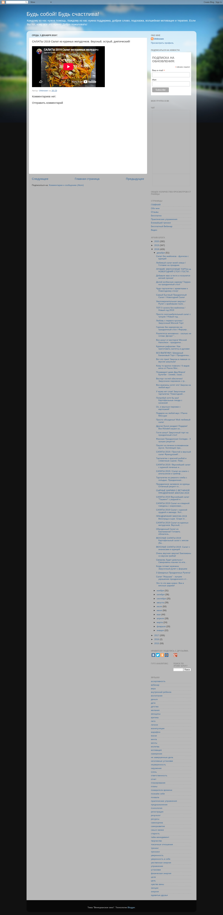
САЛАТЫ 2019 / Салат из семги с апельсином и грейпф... (172, 472)
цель (153, 881)
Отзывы (155, 212)
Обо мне (155, 208)
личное (154, 725)
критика (155, 717)
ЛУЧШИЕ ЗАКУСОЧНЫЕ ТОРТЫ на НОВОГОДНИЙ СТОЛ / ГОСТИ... (173, 270)
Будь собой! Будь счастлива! (63, 14)
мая (159, 614)
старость (155, 833)
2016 (157, 639)
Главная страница (87, 178)
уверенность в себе (160, 859)
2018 (157, 249)
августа (161, 602)
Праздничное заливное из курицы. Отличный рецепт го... (173, 485)
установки (156, 870)
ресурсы (155, 819)
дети (153, 703)
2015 (157, 643)
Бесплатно (156, 216)
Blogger (131, 907)
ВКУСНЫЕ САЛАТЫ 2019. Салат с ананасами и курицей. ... (173, 548)
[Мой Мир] (166, 655)
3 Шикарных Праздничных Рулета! (173, 573)
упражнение (157, 866)
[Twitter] (158, 655)
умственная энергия (161, 863)
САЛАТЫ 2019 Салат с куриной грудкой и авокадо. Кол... (171, 511)
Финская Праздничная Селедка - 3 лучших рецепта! (173, 440)
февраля (161, 626)
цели (153, 877)
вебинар (155, 685)
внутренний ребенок (161, 692)
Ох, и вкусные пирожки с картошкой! (168, 408)
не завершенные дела (162, 757)
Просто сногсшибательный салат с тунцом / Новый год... (173, 315)
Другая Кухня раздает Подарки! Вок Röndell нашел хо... (172, 427)
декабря (161, 253)
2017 (157, 635)
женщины (155, 714)
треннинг (155, 852)
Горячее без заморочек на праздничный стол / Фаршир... (172, 328)
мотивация (156, 750)
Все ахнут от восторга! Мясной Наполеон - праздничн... (171, 341)
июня (160, 610)
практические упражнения (164, 801)
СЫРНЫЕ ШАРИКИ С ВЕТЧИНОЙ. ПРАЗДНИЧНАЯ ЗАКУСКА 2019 (173, 491)
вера (153, 688)
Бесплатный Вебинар (161, 226)
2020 (157, 241)
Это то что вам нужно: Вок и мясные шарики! (170, 584)
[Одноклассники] (162, 655)
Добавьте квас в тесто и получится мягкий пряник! (173, 276)
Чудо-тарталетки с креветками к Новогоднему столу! (172, 289)
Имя (154, 79)
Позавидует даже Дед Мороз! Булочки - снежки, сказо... (170, 373)
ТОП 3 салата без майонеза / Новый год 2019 (170, 309)
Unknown (159, 39)
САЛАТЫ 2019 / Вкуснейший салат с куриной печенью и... (173, 466)
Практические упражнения (164, 219)
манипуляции (157, 728)
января (160, 630)
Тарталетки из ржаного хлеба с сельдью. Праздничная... (171, 478)
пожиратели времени (161, 790)
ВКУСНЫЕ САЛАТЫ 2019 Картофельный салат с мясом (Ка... (172, 540)
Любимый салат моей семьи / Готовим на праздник (171, 264)
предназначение (159, 805)
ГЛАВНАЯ (155, 205)
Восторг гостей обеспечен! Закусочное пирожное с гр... (171, 380)
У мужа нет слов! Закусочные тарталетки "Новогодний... (170, 392)
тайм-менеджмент (160, 837)
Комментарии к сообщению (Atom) (66, 185)
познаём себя (158, 794)
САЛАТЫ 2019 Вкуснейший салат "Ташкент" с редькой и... (172, 498)
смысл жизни (157, 830)
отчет (153, 779)
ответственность (159, 775)
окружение (156, 768)
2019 (157, 245)
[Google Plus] (175, 655)
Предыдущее (135, 178)
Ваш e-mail (158, 70)
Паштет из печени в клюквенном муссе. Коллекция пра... (172, 446)
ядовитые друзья (159, 895)
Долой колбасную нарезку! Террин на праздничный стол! (173, 283)
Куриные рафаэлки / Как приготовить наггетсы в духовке (173, 347)
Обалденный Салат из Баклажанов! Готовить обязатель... (168, 531)
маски (154, 736)
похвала (155, 797)
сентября (162, 598)
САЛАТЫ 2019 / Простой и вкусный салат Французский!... (173, 453)
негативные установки (162, 761)
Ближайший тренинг (161, 223)
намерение (156, 754)
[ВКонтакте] (153, 655)
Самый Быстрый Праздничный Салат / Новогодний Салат (171, 296)
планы (154, 786)
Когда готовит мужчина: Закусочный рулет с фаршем (171, 567)
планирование (158, 783)
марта (160, 622)
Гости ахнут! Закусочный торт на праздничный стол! (172, 433)
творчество (156, 841)
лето (153, 721)
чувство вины (157, 884)
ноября (161, 590)
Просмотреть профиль (162, 43)
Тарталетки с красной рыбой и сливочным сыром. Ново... (171, 459)
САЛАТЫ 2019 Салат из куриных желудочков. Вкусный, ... (172, 524)
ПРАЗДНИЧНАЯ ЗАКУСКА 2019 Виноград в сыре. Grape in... (171, 517)
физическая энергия (161, 873)
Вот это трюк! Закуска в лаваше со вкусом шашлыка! (173, 360)
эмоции (154, 888)
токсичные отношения (162, 844)
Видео (154, 230)
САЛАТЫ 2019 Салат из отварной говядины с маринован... (172, 504)
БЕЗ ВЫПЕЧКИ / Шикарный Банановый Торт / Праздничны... (173, 354)
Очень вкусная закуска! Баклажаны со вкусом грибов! (173, 554)
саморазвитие (158, 826)
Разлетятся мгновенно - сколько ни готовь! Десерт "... (173, 334)
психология (156, 808)
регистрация (157, 812)
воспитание (156, 696)
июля (160, 606)
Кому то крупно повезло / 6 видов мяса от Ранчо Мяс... (172, 367)
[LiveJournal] (171, 655)
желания (155, 710)
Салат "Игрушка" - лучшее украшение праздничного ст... (172, 578)
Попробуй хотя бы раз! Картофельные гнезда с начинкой (169, 400)
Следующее (40, 178)
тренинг (155, 848)
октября (161, 594)
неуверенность (158, 765)
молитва (155, 746)
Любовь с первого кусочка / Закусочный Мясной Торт (170, 321)
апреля (161, 618)
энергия (155, 891)
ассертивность (158, 681)
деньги (154, 699)
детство (155, 706)
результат (155, 815)
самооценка (157, 823)
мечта (154, 739)
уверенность (157, 855)
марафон (155, 732)
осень (154, 772)
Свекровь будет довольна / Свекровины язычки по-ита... (171, 561)
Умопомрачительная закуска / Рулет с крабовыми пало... (171, 302)
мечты (154, 743)
